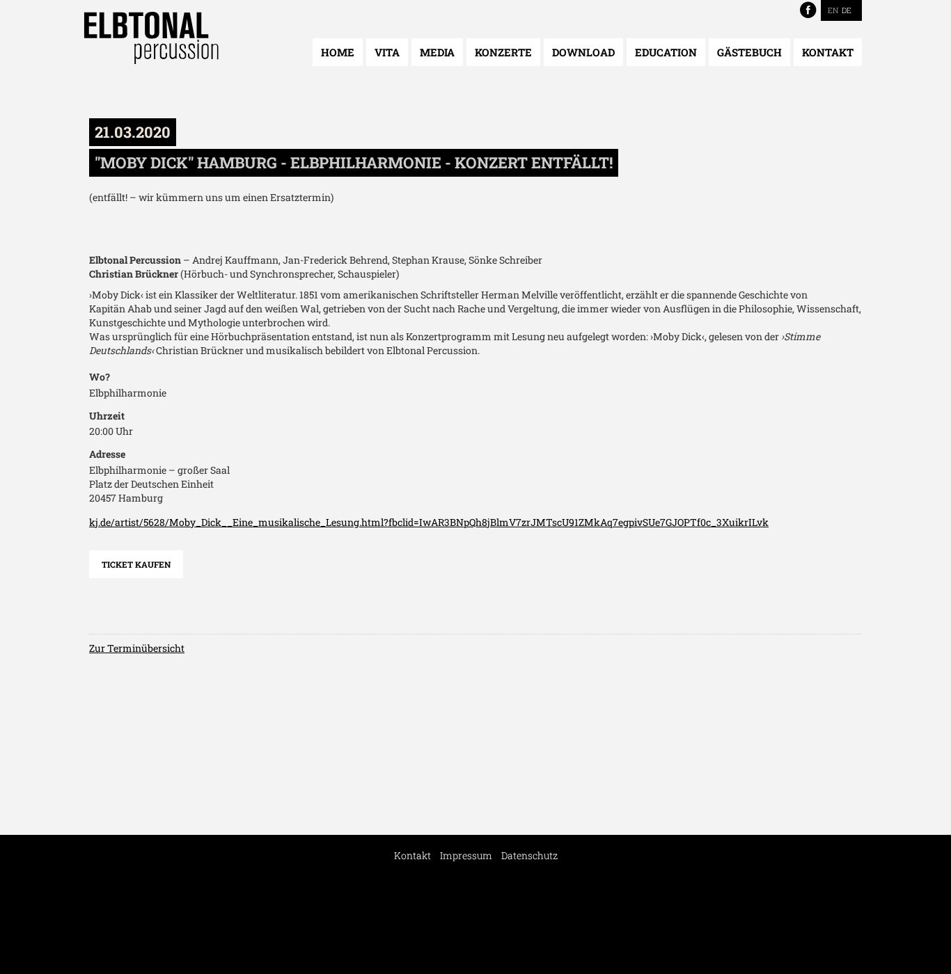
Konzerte (503, 52)
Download (583, 52)
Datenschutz (529, 855)
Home (337, 52)
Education (666, 52)
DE (846, 10)
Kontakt (828, 52)
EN (833, 10)
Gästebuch (749, 52)
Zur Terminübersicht (136, 648)
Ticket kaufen (136, 564)
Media (437, 52)
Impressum (466, 855)
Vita (387, 52)
